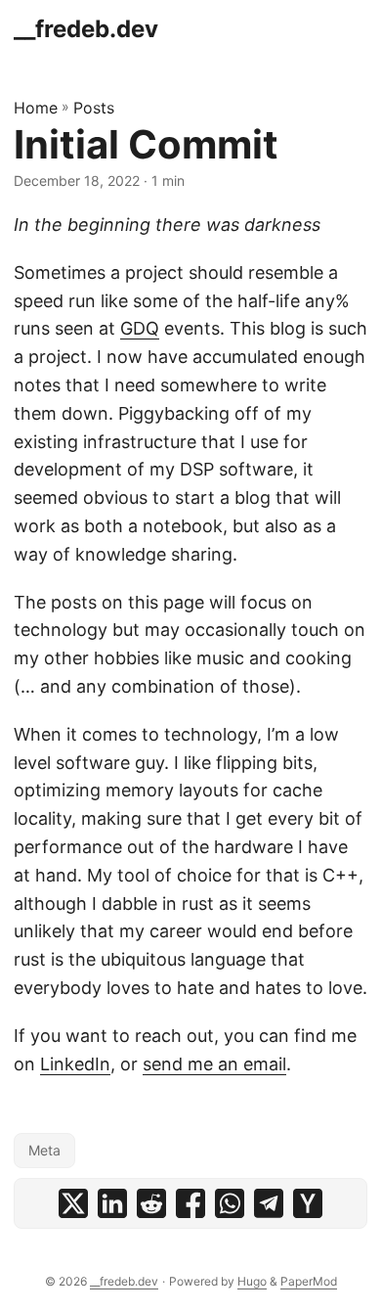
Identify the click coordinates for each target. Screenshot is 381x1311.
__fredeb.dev (86, 29)
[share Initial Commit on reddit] (151, 1203)
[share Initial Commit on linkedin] (112, 1203)
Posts (93, 107)
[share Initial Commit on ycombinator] (307, 1203)
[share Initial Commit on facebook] (190, 1203)
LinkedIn (75, 1064)
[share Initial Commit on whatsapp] (229, 1203)
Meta (44, 1150)
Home (36, 107)
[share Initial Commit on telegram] (268, 1203)
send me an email (214, 1064)
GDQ (139, 328)
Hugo (252, 1281)
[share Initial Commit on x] (73, 1203)
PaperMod (308, 1281)
